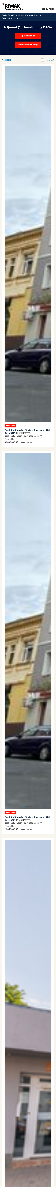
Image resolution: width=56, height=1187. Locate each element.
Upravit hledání (28, 36)
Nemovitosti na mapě (28, 45)
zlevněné (50, 60)
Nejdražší (6, 60)
